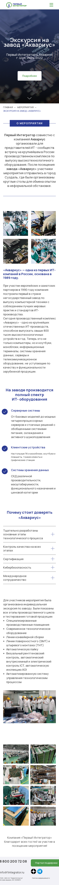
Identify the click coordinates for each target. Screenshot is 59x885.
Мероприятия (25, 809)
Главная (8, 809)
